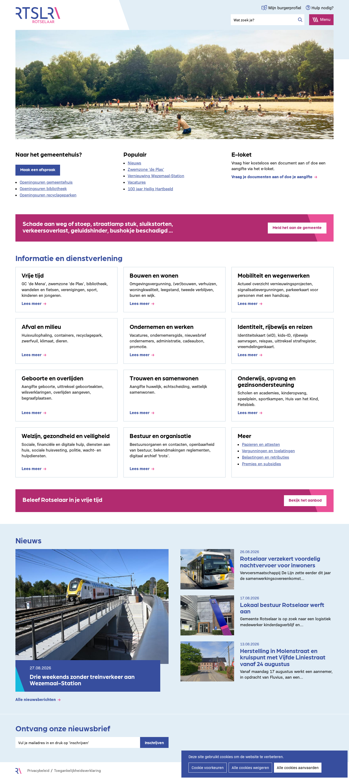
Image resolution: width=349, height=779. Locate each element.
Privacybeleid (38, 770)
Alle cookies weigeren (250, 767)
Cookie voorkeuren (208, 767)
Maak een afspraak (37, 169)
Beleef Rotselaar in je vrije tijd (62, 499)
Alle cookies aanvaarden (298, 767)
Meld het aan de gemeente (297, 227)
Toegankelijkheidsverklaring (77, 770)
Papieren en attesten (261, 444)
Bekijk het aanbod (305, 500)
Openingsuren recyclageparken (48, 194)
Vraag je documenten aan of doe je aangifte (271, 176)
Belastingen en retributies (265, 457)
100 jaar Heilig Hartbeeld (150, 188)
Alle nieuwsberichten (35, 699)
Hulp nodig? (322, 7)
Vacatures (137, 182)
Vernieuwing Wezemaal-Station (156, 175)
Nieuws (134, 162)
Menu (325, 19)
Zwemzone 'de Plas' (146, 169)
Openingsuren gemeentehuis (46, 182)
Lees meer (32, 303)
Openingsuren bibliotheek (43, 188)
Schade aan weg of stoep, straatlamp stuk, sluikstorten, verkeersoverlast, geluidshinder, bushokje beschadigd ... (98, 226)
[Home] (38, 15)
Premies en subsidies (261, 463)
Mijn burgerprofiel (284, 7)
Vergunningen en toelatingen (268, 450)
